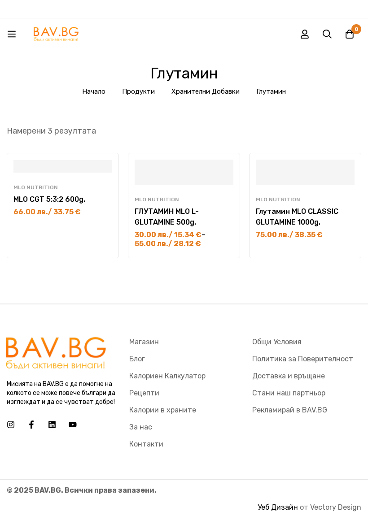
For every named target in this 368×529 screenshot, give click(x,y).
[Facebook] (31, 425)
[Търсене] (327, 34)
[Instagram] (11, 425)
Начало (93, 91)
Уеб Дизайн (278, 507)
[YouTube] (73, 425)
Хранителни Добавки (205, 91)
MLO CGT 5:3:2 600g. (49, 199)
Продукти (138, 91)
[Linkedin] (52, 425)
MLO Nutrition (35, 187)
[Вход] (305, 34)
